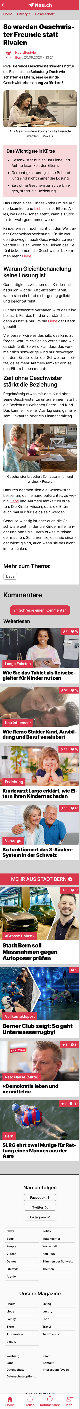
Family (11, 1319)
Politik (46, 1231)
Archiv (11, 1276)
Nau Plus (48, 1253)
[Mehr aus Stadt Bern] (40, 879)
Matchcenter (51, 1238)
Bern (18, 57)
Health (11, 1304)
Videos (11, 1253)
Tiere (10, 1326)
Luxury (47, 1311)
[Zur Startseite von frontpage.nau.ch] (40, 5)
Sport (10, 1238)
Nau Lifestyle (25, 52)
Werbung (13, 1356)
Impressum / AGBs (56, 1369)
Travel (46, 1326)
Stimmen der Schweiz (57, 1261)
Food (45, 1319)
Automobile (15, 1334)
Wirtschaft (49, 1246)
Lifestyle (23, 14)
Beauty (11, 1341)
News (10, 1231)
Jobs (10, 1363)
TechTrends (50, 1334)
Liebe (38, 208)
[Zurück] (2, 5)
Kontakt (48, 1363)
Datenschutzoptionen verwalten (23, 1376)
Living (46, 1304)
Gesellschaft (45, 14)
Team (46, 1356)
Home (8, 14)
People (11, 1246)
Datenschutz (15, 1369)
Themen (48, 1269)
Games (11, 1261)
